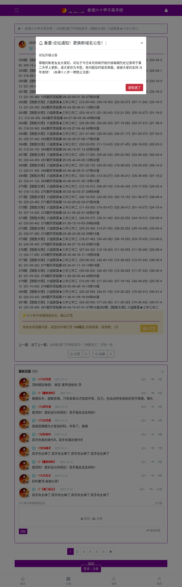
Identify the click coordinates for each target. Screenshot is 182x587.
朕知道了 (134, 87)
